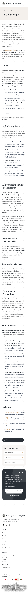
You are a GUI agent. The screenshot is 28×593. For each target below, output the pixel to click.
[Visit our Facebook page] (3, 525)
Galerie (4, 539)
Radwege (7, 429)
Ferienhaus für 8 (6, 548)
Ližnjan (7, 418)
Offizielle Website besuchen (14, 440)
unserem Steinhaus (10, 50)
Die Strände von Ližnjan (12, 412)
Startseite (4, 533)
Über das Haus (6, 536)
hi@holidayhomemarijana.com (9, 565)
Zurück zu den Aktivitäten (9, 11)
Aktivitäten (4, 542)
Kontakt (4, 545)
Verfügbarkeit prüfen (13, 491)
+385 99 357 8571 (6, 568)
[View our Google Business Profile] (10, 525)
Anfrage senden (14, 495)
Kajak (6, 424)
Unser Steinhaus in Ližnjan (10, 486)
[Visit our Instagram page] (6, 525)
